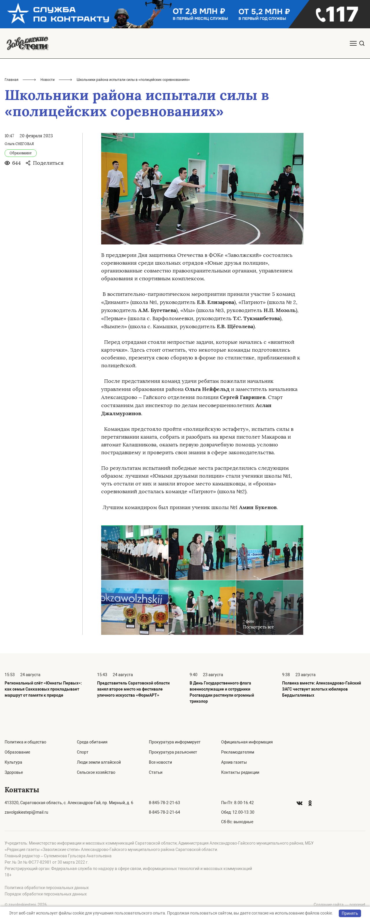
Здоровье (14, 772)
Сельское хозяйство (96, 772)
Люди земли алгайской (99, 762)
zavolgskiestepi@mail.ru (26, 812)
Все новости (160, 762)
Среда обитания (92, 742)
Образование (17, 752)
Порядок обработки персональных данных (46, 894)
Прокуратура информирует (175, 742)
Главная (11, 80)
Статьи (155, 772)
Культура (13, 762)
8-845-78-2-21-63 (164, 802)
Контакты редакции (240, 772)
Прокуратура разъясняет (173, 752)
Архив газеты (234, 762)
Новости (47, 80)
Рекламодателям (237, 752)
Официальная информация (247, 742)
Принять (350, 913)
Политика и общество (25, 742)
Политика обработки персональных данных (47, 887)
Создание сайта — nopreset (339, 904)
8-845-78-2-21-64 (164, 812)
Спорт (82, 752)
